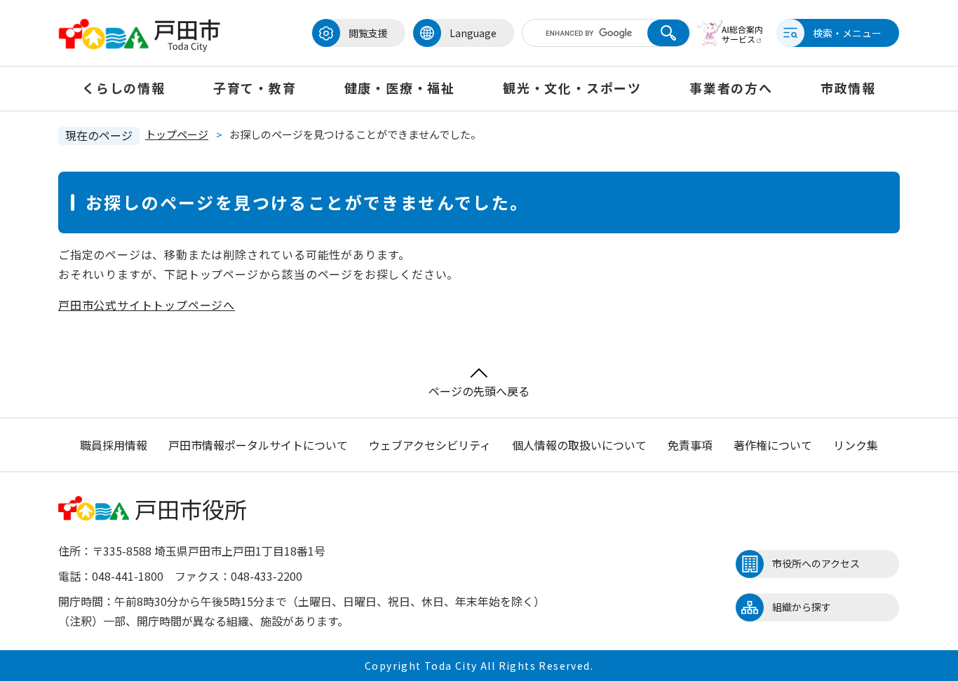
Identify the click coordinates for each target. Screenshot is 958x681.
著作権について (773, 444)
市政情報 (848, 87)
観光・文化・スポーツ (572, 87)
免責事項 (690, 444)
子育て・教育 (255, 87)
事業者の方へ (731, 87)
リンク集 (855, 444)
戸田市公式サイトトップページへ (146, 304)
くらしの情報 (124, 87)
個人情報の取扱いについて (579, 444)
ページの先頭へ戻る (479, 391)
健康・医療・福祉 (399, 87)
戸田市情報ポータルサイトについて (258, 444)
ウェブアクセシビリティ (430, 444)
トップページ (176, 134)
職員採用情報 (113, 444)
